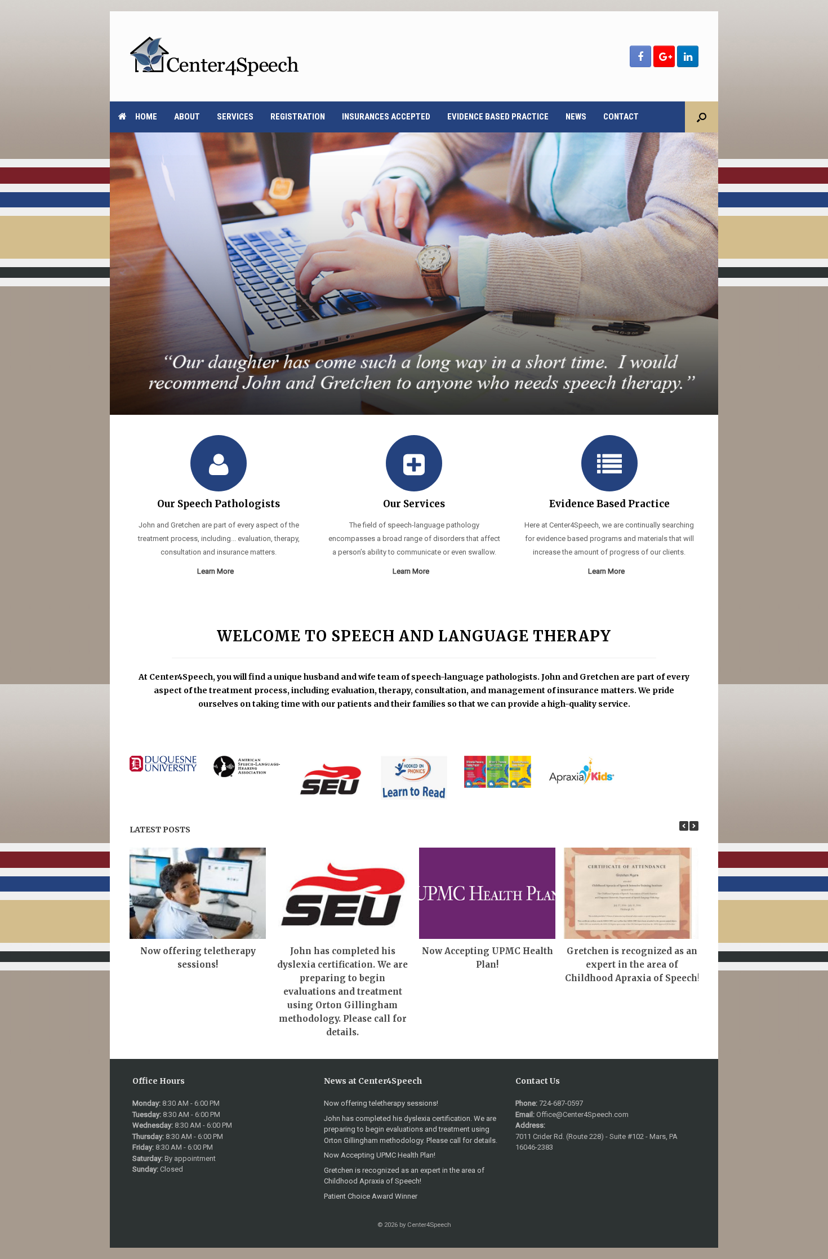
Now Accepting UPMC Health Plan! (379, 1155)
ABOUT (187, 117)
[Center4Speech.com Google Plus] (664, 56)
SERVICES (235, 117)
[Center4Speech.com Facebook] (640, 56)
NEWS (576, 117)
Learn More (216, 571)
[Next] (693, 826)
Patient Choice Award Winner (370, 1196)
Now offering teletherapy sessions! (381, 1103)
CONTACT (621, 117)
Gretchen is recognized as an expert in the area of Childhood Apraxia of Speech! (632, 964)
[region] (414, 273)
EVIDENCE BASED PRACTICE (498, 117)
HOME (146, 117)
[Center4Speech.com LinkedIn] (687, 56)
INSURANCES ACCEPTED (386, 117)
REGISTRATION (297, 117)
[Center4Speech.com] (214, 56)
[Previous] (683, 826)
